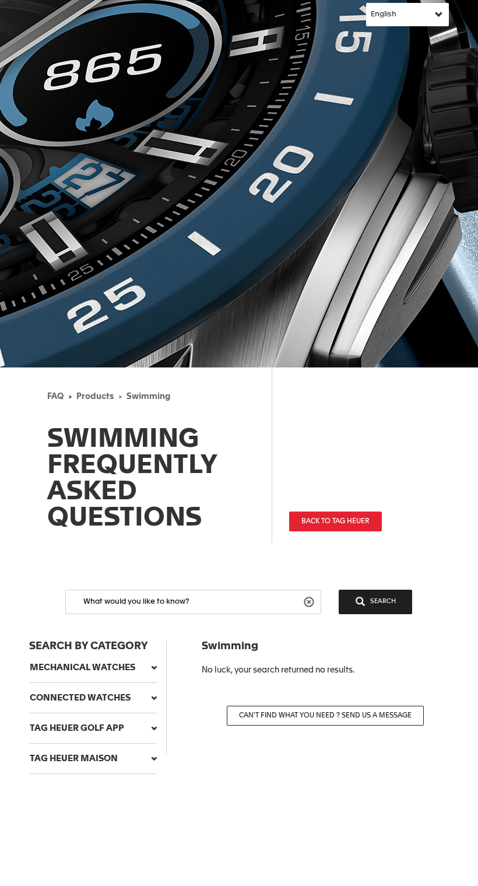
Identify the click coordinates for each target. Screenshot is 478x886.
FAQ (55, 397)
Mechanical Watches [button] (82, 667)
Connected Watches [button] (80, 698)
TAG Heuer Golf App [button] (77, 728)
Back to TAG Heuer (335, 521)
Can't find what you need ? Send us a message (325, 715)
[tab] (93, 667)
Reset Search (310, 601)
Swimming (148, 397)
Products (95, 397)
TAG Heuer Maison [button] (74, 758)
